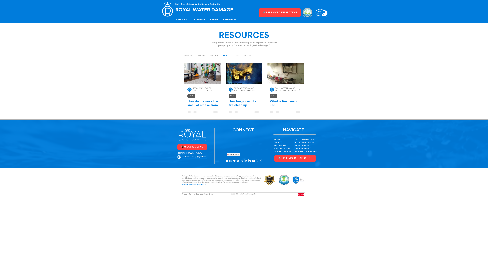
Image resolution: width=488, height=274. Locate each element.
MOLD (201, 56)
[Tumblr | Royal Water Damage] (242, 160)
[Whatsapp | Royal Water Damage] (261, 160)
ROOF (247, 56)
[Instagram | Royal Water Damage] (230, 160)
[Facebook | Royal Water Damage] (226, 160)
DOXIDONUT (244, 195)
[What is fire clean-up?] (285, 73)
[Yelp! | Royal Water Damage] (257, 160)
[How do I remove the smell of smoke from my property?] (202, 73)
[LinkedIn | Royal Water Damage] (245, 160)
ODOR (236, 56)
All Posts (188, 56)
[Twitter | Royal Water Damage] (234, 160)
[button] (183, 19)
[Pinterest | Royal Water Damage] (238, 160)
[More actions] (217, 89)
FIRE (225, 56)
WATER (214, 56)
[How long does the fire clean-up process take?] (244, 73)
